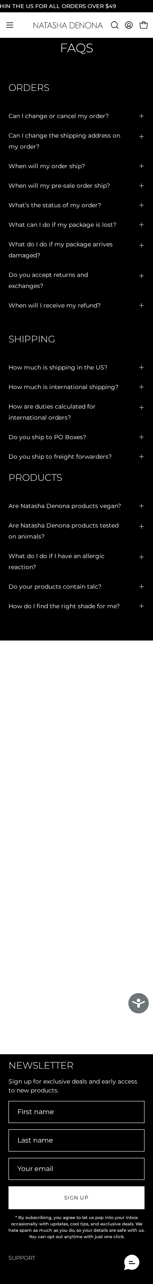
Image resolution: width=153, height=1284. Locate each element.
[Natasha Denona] (76, 25)
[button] (114, 25)
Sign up (76, 1197)
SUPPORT (21, 1258)
